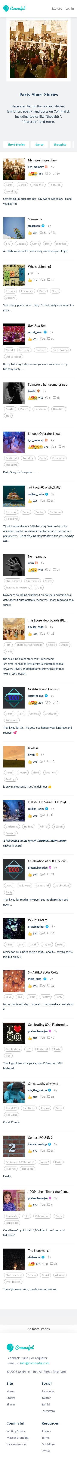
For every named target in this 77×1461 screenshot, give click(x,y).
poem (25, 512)
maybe (10, 409)
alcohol (60, 1275)
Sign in (11, 1404)
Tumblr (46, 1404)
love (9, 996)
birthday (24, 350)
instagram (27, 291)
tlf (8, 644)
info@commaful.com (34, 1363)
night (55, 291)
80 (28, 1049)
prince (24, 409)
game (35, 243)
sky (8, 243)
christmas (12, 826)
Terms (45, 1438)
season (58, 826)
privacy (10, 291)
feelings (11, 779)
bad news (28, 1108)
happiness (12, 1222)
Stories (11, 1398)
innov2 (45, 1162)
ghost (45, 1275)
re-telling (12, 518)
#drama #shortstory (18, 587)
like (27, 1216)
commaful (58, 458)
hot (8, 415)
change (21, 243)
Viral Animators (17, 1444)
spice (51, 644)
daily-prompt (61, 350)
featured (55, 184)
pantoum (55, 512)
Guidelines (48, 1444)
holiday (28, 826)
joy (21, 944)
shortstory (32, 580)
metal (9, 350)
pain (39, 587)
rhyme (47, 944)
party (9, 184)
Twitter (46, 1398)
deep (60, 944)
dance (39, 144)
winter (44, 826)
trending (11, 191)
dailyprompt (13, 356)
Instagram (48, 1411)
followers (12, 720)
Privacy (46, 1431)
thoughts (60, 144)
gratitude (50, 713)
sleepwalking (14, 1275)
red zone (11, 1114)
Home (10, 1391)
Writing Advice (16, 1431)
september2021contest (20, 1162)
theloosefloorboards (29, 644)
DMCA (46, 1451)
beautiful (58, 409)
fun (21, 713)
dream (32, 1275)
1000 (9, 885)
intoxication (13, 1281)
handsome (40, 409)
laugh (33, 944)
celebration (62, 885)
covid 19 (11, 1108)
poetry (40, 512)
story (48, 580)
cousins (10, 297)
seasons (11, 833)
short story (13, 580)
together (61, 243)
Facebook (48, 1391)
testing (45, 1108)
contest (34, 713)
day (47, 243)
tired (36, 772)
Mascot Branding (17, 1438)
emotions (50, 772)
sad (20, 996)
